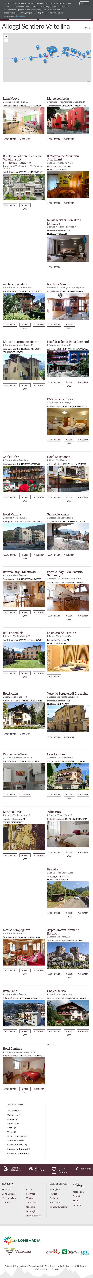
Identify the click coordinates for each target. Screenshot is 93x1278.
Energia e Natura (55, 1191)
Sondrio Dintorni (15, 1144)
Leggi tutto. (20, 16)
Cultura (54, 1198)
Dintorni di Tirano (16, 1136)
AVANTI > (51, 1044)
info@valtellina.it (42, 1269)
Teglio (10, 1132)
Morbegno (78, 1191)
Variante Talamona (31, 1200)
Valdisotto (12, 1110)
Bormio (10, 1123)
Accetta (84, 3)
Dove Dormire (9, 1193)
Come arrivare (30, 1191)
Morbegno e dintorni (17, 1149)
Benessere (55, 1202)
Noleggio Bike (9, 1198)
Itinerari (6, 1202)
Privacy (55, 1269)
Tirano (10, 1127)
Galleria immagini (31, 1209)
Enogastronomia (58, 1206)
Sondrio (77, 1196)
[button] (47, 56)
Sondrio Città (13, 1140)
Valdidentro (12, 1115)
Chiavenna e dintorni (17, 1153)
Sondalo (11, 1119)
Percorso (6, 1189)
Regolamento (33, 1215)
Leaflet (89, 81)
